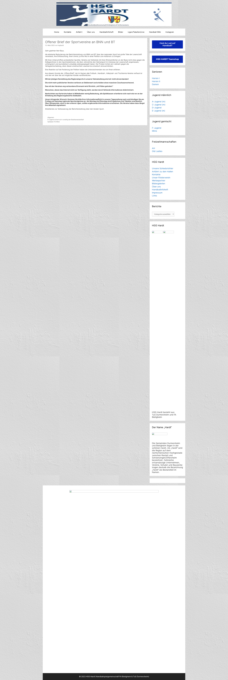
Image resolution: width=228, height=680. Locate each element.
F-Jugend (156, 128)
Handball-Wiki (155, 32)
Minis (154, 131)
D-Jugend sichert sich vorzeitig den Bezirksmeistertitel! (66, 119)
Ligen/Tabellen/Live (136, 32)
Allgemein (51, 117)
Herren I (156, 78)
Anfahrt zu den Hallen (162, 171)
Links (154, 195)
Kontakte (67, 32)
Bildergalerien (158, 183)
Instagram (170, 32)
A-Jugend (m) (158, 101)
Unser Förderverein (161, 177)
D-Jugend (157, 107)
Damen (155, 84)
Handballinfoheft (106, 32)
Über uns (91, 32)
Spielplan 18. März (54, 122)
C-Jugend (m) (158, 104)
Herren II (156, 81)
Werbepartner (158, 180)
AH (153, 148)
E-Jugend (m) (158, 111)
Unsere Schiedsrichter (162, 168)
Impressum (157, 193)
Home (56, 32)
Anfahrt (79, 32)
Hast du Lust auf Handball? (167, 44)
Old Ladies (157, 151)
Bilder (120, 32)
